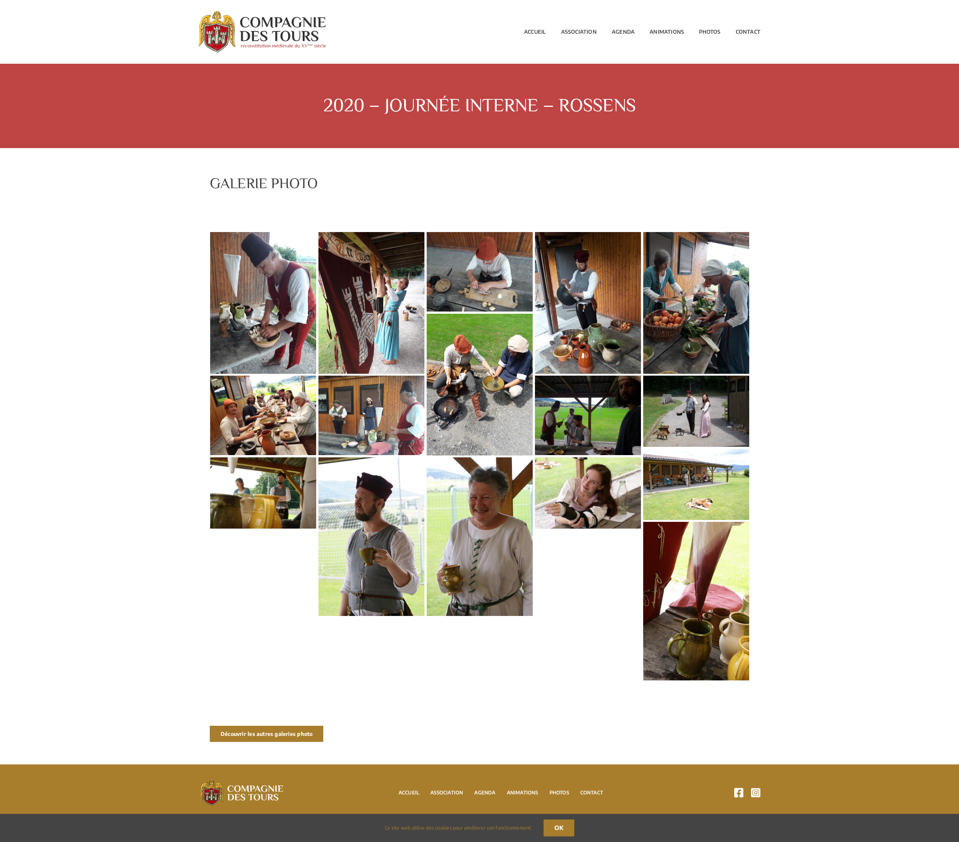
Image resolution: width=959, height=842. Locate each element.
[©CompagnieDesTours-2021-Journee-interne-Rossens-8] (371, 380)
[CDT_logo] (262, 13)
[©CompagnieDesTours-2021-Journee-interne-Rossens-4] (588, 236)
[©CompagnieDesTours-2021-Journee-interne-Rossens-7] (263, 380)
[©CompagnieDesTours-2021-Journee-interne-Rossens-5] (696, 236)
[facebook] (739, 793)
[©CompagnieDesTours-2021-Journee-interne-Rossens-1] (263, 236)
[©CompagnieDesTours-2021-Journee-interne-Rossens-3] (480, 236)
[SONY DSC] (696, 380)
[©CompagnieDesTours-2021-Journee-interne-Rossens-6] (480, 318)
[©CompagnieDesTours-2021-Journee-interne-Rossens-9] (588, 380)
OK (558, 828)
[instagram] (755, 793)
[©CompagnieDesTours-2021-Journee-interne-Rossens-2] (371, 236)
